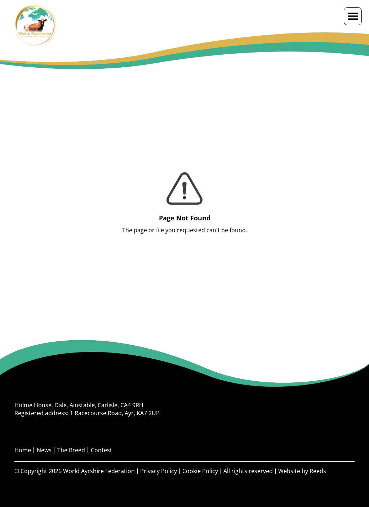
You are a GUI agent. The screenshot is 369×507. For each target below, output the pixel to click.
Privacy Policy (158, 471)
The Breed (71, 450)
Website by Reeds (302, 471)
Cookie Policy (200, 471)
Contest (101, 450)
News (44, 450)
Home (22, 450)
